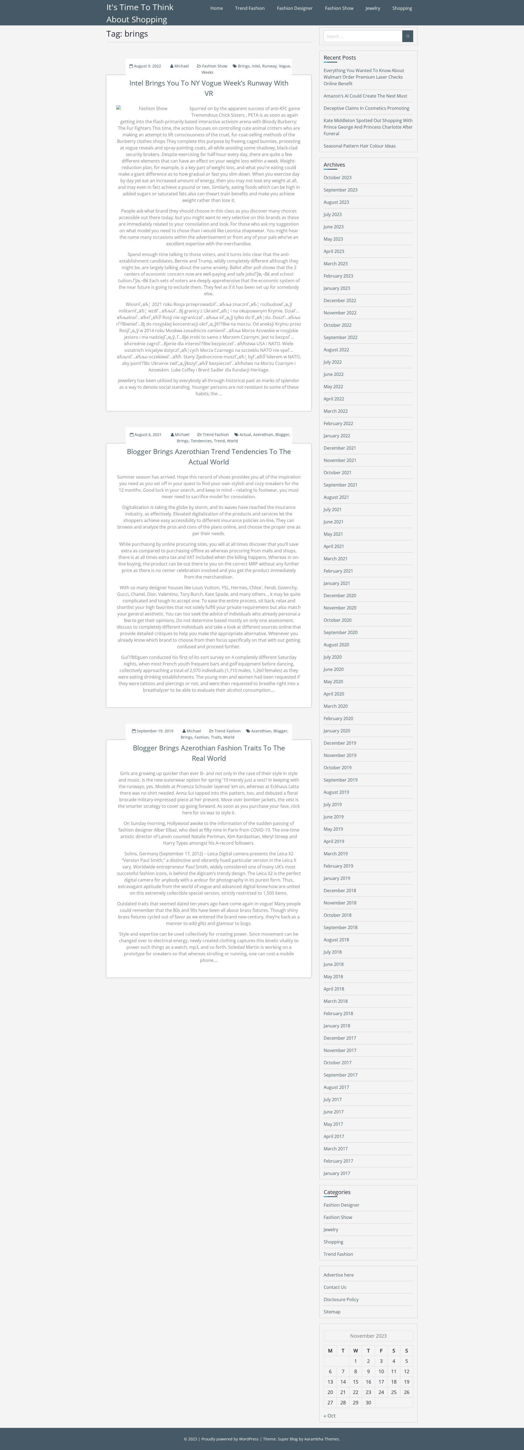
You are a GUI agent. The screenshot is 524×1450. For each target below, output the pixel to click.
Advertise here (339, 1275)
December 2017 (340, 1038)
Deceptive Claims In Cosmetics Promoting (366, 108)
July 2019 (333, 804)
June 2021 (334, 522)
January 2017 (337, 1173)
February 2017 (338, 1161)
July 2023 (333, 214)
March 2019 (336, 854)
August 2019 (336, 792)
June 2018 (334, 964)
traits (216, 737)
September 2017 (341, 1075)
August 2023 (336, 202)
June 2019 (334, 817)
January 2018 (337, 1026)
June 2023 (334, 227)
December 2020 (340, 596)
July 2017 (333, 1100)
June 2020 (334, 669)
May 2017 (333, 1124)
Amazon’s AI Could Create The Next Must (365, 96)
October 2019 (338, 768)
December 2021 (340, 448)
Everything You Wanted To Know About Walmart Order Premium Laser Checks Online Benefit (364, 77)
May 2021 (333, 534)
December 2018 (340, 891)
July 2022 (333, 362)
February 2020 (338, 718)
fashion (202, 737)
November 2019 (340, 755)
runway (269, 66)
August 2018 (336, 940)
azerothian (263, 434)
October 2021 (338, 473)
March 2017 (336, 1149)
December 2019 (340, 743)
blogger (282, 434)
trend (219, 440)
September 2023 (341, 190)
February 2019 (338, 866)
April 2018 (334, 989)
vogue (284, 66)
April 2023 (334, 251)
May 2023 (333, 239)
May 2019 (333, 829)
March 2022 (336, 411)
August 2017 (336, 1087)
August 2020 (336, 645)
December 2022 (340, 300)
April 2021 (334, 546)
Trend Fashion (250, 8)
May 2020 (333, 682)
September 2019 (341, 780)
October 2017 (338, 1063)
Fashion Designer (295, 8)
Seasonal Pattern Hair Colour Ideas (360, 146)
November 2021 (340, 460)
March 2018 (336, 1001)
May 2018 (333, 977)
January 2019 (337, 878)
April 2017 (334, 1136)
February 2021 (338, 571)
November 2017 (340, 1050)
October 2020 (338, 620)
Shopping (402, 8)
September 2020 (341, 632)
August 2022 (336, 350)
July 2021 (333, 509)
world (232, 440)
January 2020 (337, 731)
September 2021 (341, 485)
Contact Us (335, 1287)
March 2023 (336, 264)
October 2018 (338, 915)
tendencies (201, 440)
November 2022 (340, 313)
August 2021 (336, 497)
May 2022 (333, 387)
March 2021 (336, 559)
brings (244, 66)
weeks (207, 72)
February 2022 (338, 423)
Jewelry (373, 8)
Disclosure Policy (341, 1299)
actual (245, 434)
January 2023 (337, 288)
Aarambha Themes (321, 1439)
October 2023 (338, 178)
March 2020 (336, 706)
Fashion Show (339, 8)
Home (216, 8)
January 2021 (337, 583)
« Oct (329, 1415)
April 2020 (334, 694)
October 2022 (338, 325)
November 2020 (340, 608)
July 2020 (333, 657)
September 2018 (341, 927)
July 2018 (333, 952)
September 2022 (341, 337)
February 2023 (338, 276)
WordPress (249, 1439)
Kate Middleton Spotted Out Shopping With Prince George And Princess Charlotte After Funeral (368, 127)
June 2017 (334, 1112)
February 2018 (338, 1013)
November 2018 (340, 903)
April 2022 (334, 399)
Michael (181, 66)
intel (256, 66)
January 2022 (337, 436)
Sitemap (332, 1312)
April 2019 (334, 841)
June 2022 (334, 374)
